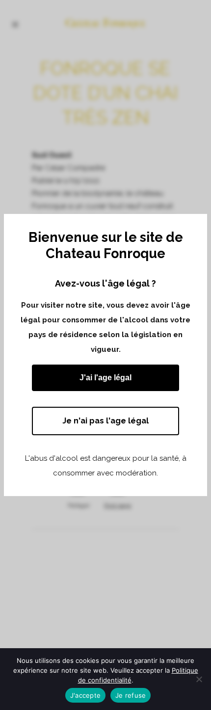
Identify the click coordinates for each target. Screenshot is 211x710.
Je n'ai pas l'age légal (105, 420)
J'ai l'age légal (105, 377)
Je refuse (130, 695)
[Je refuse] (199, 679)
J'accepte (85, 695)
